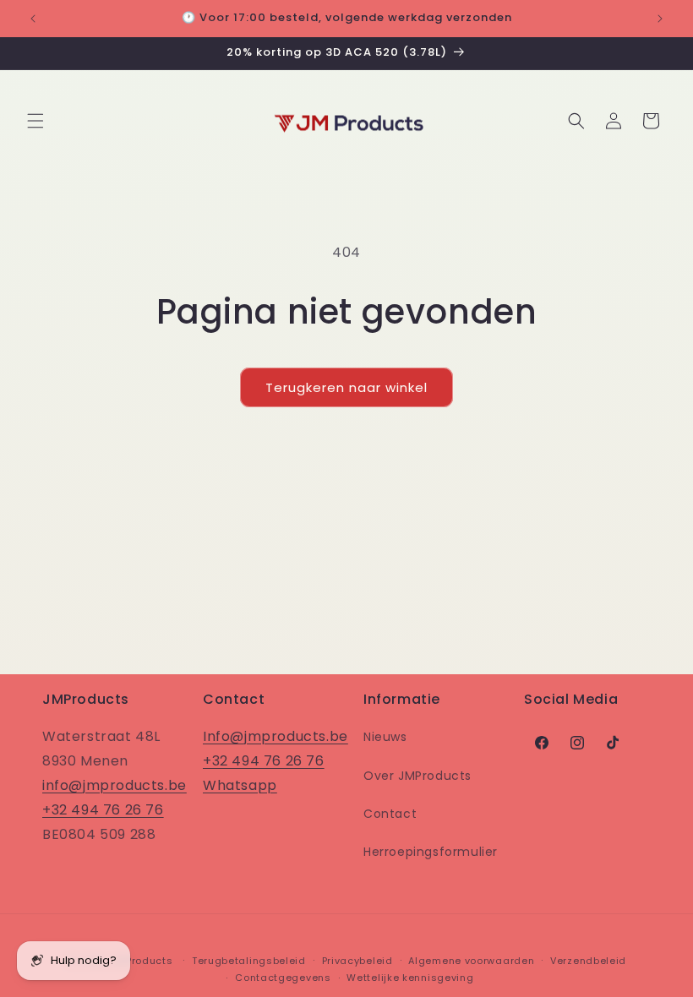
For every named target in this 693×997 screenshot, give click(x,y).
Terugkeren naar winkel (346, 387)
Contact (390, 813)
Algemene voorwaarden (471, 960)
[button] (35, 120)
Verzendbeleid (588, 960)
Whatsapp (240, 785)
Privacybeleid (357, 960)
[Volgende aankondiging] (660, 18)
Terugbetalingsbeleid (249, 960)
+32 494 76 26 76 (103, 810)
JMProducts (141, 960)
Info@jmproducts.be (275, 736)
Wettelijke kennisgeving (409, 977)
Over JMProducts (417, 775)
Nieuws (385, 736)
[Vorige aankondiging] (33, 18)
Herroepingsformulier (430, 851)
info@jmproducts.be (114, 785)
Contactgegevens (283, 977)
